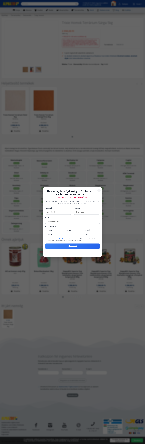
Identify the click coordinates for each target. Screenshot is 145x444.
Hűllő (86, 234)
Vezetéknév (49, 208)
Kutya (50, 230)
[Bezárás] (99, 190)
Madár (50, 234)
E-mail (47, 217)
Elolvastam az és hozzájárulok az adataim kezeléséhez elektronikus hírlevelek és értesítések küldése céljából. (72, 240)
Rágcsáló (88, 230)
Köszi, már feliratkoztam (72, 252)
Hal (67, 234)
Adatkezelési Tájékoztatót (64, 239)
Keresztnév (77, 208)
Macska (68, 230)
